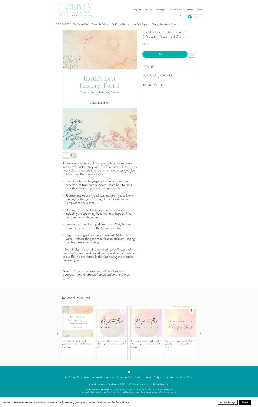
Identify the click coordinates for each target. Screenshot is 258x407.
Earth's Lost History (120, 24)
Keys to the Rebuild (100, 24)
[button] (138, 9)
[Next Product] (200, 333)
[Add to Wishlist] (192, 54)
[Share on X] (161, 85)
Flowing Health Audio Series (164, 24)
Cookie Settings (227, 402)
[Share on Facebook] (144, 85)
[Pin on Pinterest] (150, 85)
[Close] (254, 402)
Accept (245, 402)
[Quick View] (77, 321)
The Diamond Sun (80, 24)
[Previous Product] (57, 333)
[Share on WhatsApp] (156, 85)
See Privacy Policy (120, 402)
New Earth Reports (140, 24)
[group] (129, 333)
